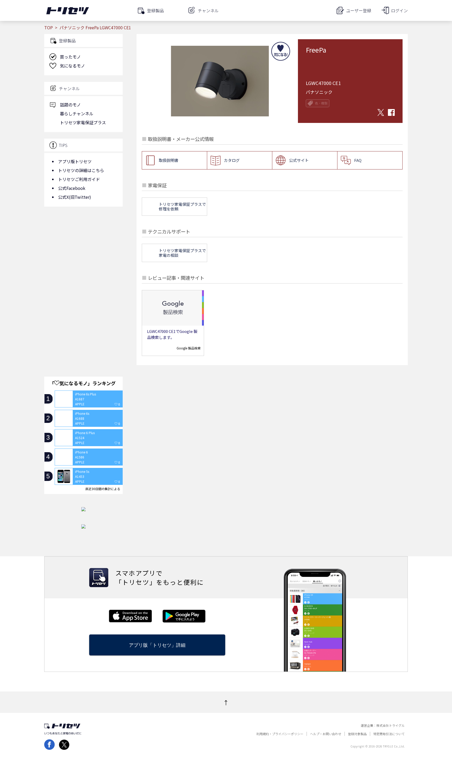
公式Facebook (71, 188)
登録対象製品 (357, 734)
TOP (48, 27)
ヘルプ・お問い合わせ (325, 734)
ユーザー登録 (358, 10)
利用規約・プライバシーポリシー (279, 734)
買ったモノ (70, 57)
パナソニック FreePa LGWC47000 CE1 (95, 27)
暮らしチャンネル (76, 113)
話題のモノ (70, 104)
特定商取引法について (389, 734)
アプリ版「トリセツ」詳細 (157, 645)
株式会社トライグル (390, 725)
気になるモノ (72, 66)
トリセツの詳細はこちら (81, 170)
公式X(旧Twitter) (74, 197)
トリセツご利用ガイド (79, 179)
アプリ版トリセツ (75, 161)
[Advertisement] (83, 252)
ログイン (399, 10)
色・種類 (321, 103)
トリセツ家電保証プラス (83, 122)
